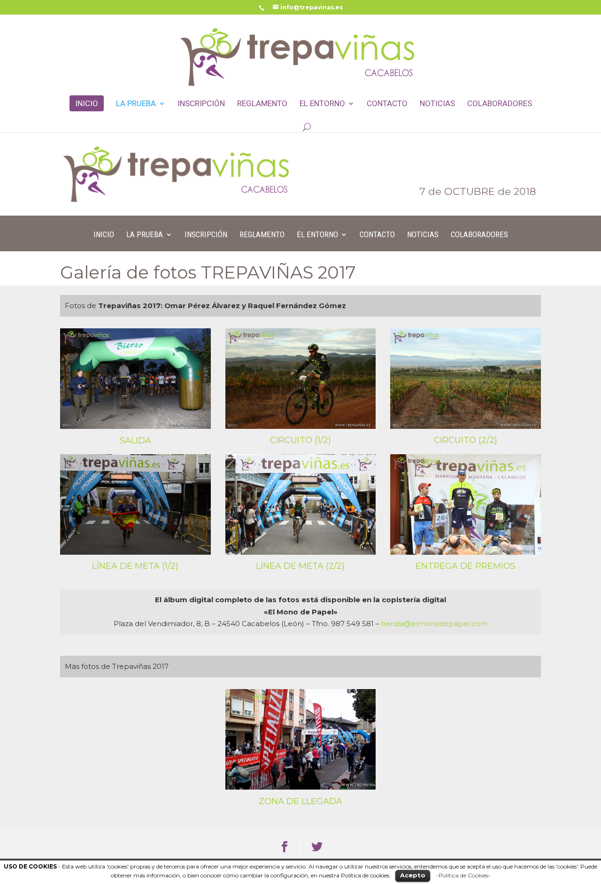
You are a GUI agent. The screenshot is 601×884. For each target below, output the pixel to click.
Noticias (437, 104)
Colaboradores (499, 104)
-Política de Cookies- (463, 875)
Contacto (387, 104)
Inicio (86, 103)
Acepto (412, 875)
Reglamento (262, 104)
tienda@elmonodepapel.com (434, 623)
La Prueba (136, 104)
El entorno (322, 104)
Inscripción (201, 104)
